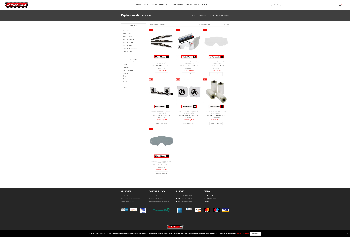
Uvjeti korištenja (126, 196)
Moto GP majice (128, 36)
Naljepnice (126, 67)
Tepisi (125, 82)
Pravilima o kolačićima (243, 233)
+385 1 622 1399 (187, 196)
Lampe (125, 64)
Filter (225, 24)
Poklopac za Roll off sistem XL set (189, 115)
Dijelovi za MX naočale (158, 62)
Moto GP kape (127, 30)
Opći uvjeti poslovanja (127, 201)
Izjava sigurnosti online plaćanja (130, 198)
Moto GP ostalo (128, 51)
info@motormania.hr (186, 201)
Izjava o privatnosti (154, 196)
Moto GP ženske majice (130, 48)
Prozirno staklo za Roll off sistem (216, 65)
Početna (194, 15)
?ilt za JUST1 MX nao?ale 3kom (161, 65)
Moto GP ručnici (128, 42)
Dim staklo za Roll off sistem (161, 165)
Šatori (125, 76)
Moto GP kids (127, 33)
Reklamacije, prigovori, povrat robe (159, 201)
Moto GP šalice (127, 45)
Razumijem (255, 233)
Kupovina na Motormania (156, 198)
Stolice (125, 79)
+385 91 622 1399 (187, 198)
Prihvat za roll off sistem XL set (161, 115)
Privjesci (125, 73)
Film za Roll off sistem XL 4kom (216, 115)
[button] (161, 74)
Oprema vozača (203, 15)
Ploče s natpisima (128, 70)
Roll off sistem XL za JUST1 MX (189, 65)
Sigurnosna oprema (128, 84)
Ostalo (125, 87)
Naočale (212, 15)
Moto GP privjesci (128, 39)
